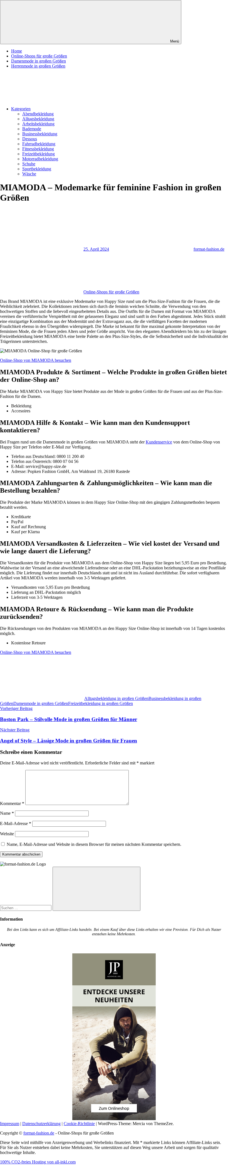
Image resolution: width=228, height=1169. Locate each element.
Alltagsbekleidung (38, 118)
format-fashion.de (209, 249)
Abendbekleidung (38, 113)
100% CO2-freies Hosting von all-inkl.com (38, 1162)
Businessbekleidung (39, 133)
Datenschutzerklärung (41, 1123)
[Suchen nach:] (26, 907)
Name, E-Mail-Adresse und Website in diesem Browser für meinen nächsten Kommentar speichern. (94, 844)
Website (7, 833)
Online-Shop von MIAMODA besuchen (35, 360)
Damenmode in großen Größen (38, 61)
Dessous (29, 138)
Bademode (31, 128)
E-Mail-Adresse (15, 823)
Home (16, 51)
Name (7, 813)
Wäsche (29, 173)
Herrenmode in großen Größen (38, 66)
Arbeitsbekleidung (38, 123)
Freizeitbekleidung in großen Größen (100, 703)
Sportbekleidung (36, 168)
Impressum (9, 1123)
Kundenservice (159, 442)
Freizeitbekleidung (38, 153)
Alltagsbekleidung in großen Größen (116, 698)
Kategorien (21, 108)
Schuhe (28, 163)
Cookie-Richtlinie (79, 1123)
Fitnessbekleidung (38, 148)
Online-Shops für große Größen (39, 56)
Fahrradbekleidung (38, 143)
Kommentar (12, 803)
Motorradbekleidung (40, 158)
